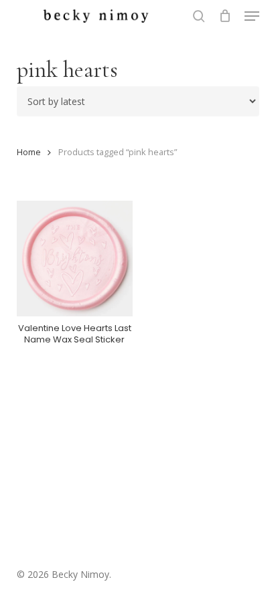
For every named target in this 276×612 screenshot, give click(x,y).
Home (29, 152)
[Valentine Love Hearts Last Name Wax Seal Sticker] (75, 258)
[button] (252, 16)
